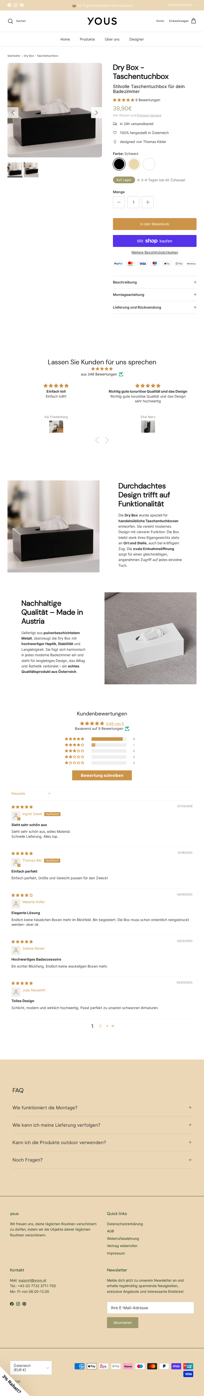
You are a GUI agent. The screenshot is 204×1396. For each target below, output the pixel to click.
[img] (102, 369)
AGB (110, 1231)
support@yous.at (32, 1280)
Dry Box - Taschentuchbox (41, 55)
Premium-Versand (149, 115)
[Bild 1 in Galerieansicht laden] (54, 110)
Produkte (87, 39)
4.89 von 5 (115, 723)
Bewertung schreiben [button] (102, 775)
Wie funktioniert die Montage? (44, 1107)
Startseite (13, 55)
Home (65, 39)
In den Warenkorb (154, 224)
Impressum (116, 1253)
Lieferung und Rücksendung (137, 307)
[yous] (102, 21)
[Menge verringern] (119, 202)
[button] (124, 100)
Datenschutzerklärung (125, 1224)
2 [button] (100, 1026)
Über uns (112, 39)
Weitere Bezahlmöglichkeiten (154, 252)
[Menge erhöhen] (148, 202)
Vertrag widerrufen (122, 1246)
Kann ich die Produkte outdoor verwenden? (59, 1142)
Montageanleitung (128, 294)
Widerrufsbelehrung (123, 1238)
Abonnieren (122, 1322)
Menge (119, 192)
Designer (136, 39)
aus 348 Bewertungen (99, 374)
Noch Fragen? (27, 1160)
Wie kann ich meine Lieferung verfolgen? (56, 1125)
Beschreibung (125, 282)
